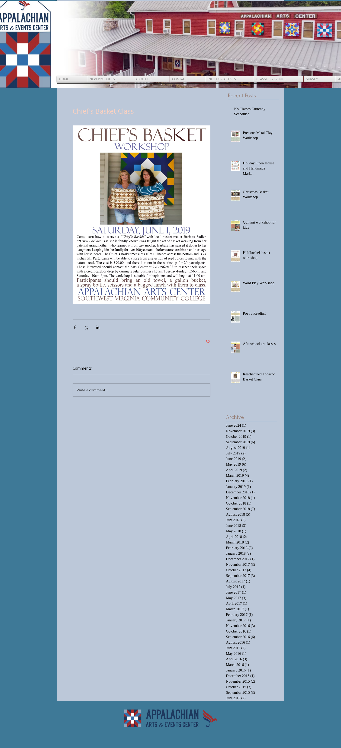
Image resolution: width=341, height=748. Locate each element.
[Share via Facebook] (75, 327)
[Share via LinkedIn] (97, 327)
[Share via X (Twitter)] (86, 327)
